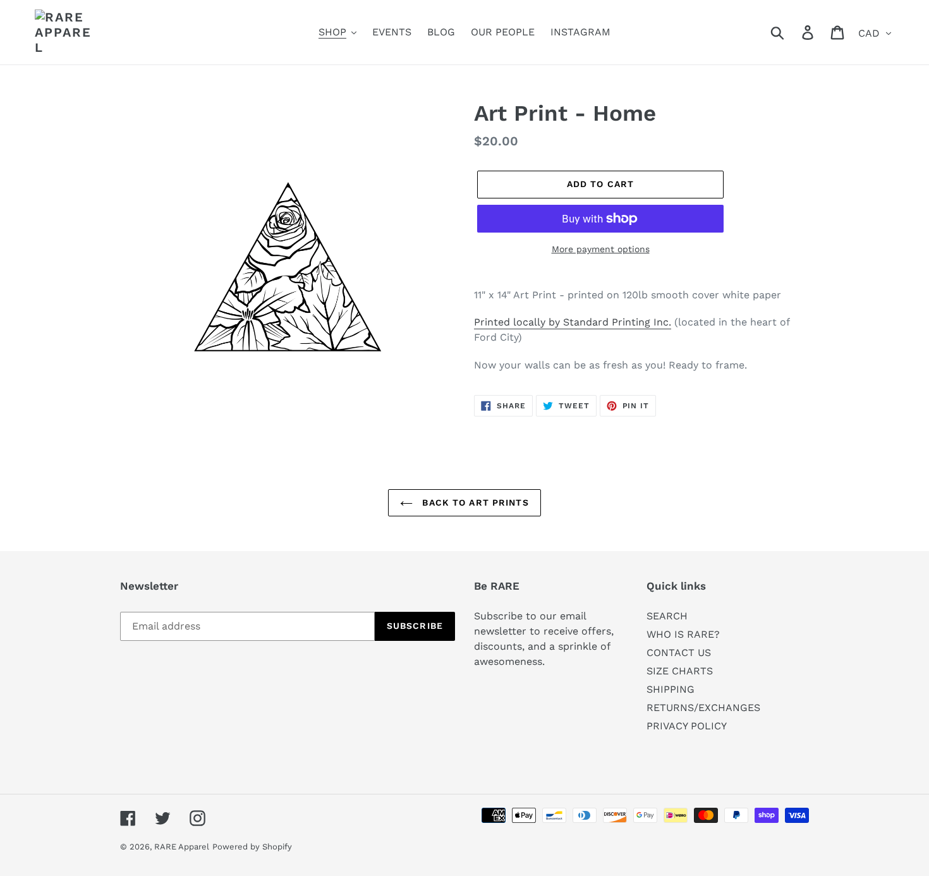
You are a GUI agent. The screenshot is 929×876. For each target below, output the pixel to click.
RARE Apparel (181, 846)
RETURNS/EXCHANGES (703, 708)
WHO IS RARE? (683, 634)
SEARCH (667, 616)
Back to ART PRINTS (473, 502)
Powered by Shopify (252, 846)
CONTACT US (679, 653)
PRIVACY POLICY (687, 726)
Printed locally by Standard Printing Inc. (572, 322)
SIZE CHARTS (680, 671)
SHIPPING (671, 689)
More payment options (601, 249)
